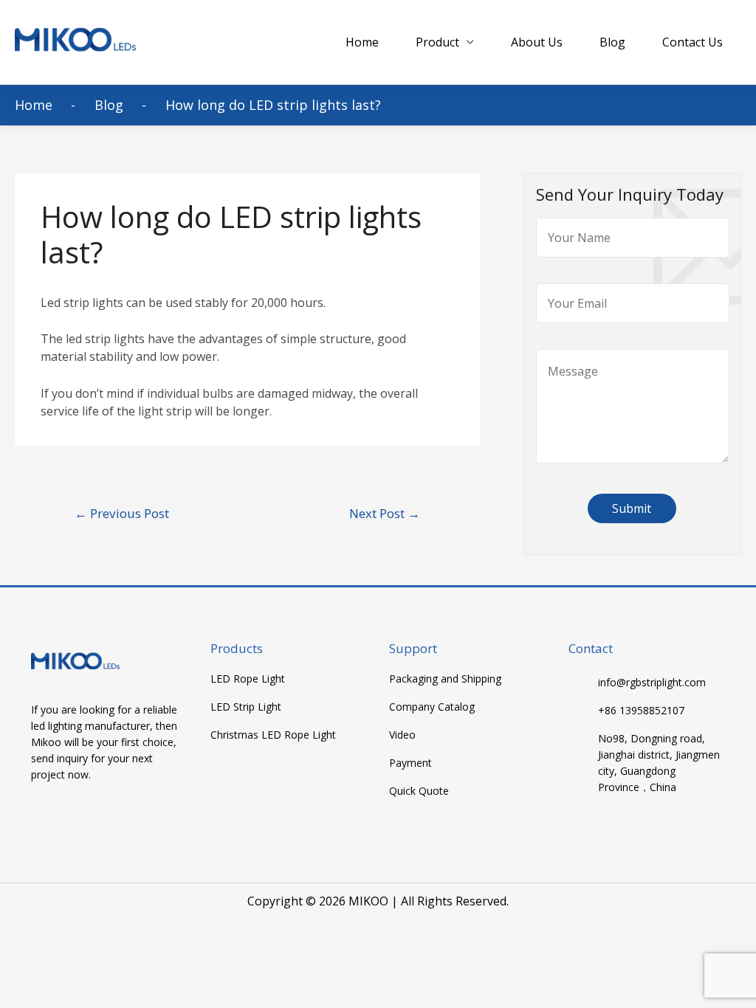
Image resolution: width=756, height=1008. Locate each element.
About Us (537, 42)
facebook (44, 818)
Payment (410, 763)
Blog (612, 42)
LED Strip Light (245, 707)
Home (362, 42)
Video (402, 735)
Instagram (130, 818)
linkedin (101, 818)
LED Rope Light (247, 679)
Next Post (384, 513)
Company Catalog (432, 707)
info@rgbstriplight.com (652, 682)
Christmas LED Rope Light (273, 735)
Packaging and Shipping (445, 679)
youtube (73, 818)
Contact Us (692, 42)
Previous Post (122, 513)
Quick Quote (419, 791)
